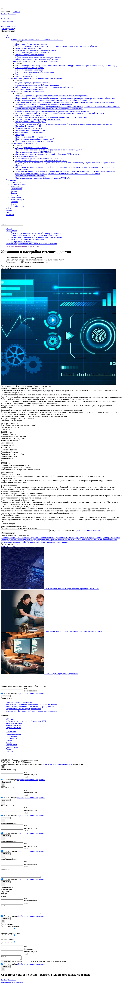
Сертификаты (11, 738)
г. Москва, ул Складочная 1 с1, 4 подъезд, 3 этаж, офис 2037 (26, 720)
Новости (9, 751)
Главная (9, 35)
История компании (13, 734)
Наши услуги (11, 231)
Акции (8, 749)
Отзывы (9, 740)
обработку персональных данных (87, 530)
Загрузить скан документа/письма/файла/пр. (48, 961)
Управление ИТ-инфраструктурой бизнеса (28, 239)
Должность (28, 949)
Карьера (9, 743)
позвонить (18, 982)
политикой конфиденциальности (58, 764)
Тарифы (9, 210)
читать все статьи (8, 546)
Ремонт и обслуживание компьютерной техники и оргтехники (36, 233)
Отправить (6, 696)
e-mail (26, 777)
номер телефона (30, 691)
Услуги (9, 37)
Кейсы (8, 208)
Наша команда (12, 736)
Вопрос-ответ (11, 745)
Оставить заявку (8, 533)
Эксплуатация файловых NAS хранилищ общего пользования (36, 237)
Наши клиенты (12, 747)
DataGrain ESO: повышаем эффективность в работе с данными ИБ (72, 589)
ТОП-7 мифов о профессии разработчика (61, 674)
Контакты (10, 215)
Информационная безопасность (24, 242)
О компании (11, 180)
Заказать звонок (8, 31)
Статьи (9, 212)
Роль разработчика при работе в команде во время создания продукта (73, 631)
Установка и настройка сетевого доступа (22, 246)
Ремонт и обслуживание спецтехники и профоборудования (35, 235)
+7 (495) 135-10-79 (8, 14)
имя (25, 688)
